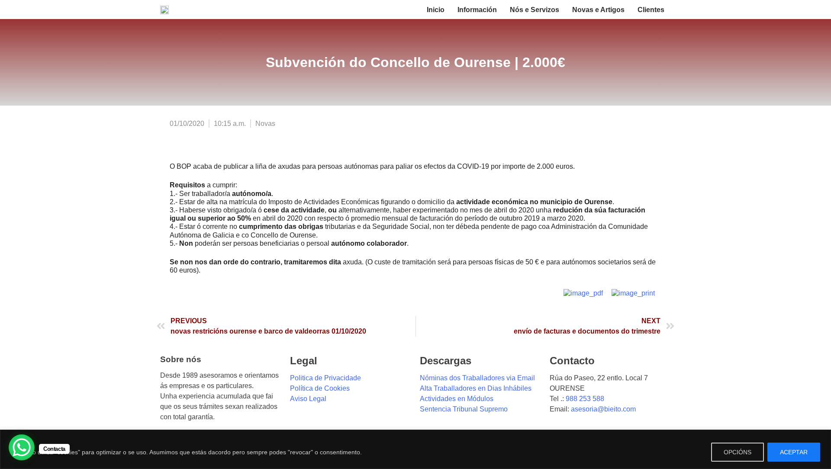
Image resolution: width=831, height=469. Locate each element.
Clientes (651, 9)
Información (477, 9)
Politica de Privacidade (325, 378)
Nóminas (434, 378)
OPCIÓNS (737, 452)
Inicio (435, 9)
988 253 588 (585, 398)
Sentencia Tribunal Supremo (464, 409)
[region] (415, 449)
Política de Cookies (320, 388)
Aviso (298, 398)
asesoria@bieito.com (603, 409)
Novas (265, 123)
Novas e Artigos (598, 9)
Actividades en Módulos (456, 398)
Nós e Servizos (534, 9)
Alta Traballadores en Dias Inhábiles (475, 388)
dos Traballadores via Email (491, 378)
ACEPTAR (794, 452)
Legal (316, 398)
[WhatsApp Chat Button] (22, 447)
